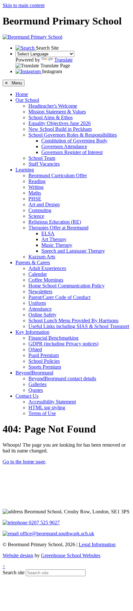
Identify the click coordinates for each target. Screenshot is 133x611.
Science (36, 216)
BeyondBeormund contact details (62, 378)
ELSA (48, 233)
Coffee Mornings (45, 280)
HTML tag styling (46, 407)
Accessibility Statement (52, 401)
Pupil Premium (43, 355)
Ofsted (35, 349)
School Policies (44, 361)
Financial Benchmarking (53, 338)
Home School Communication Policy (66, 285)
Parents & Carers (32, 262)
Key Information (32, 332)
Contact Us (26, 396)
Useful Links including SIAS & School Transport (78, 326)
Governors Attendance (64, 146)
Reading (37, 181)
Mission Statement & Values (57, 111)
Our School (27, 100)
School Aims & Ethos (50, 117)
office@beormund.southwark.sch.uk (56, 533)
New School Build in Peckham (60, 129)
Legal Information (97, 544)
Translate (63, 60)
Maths (34, 193)
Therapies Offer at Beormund (58, 227)
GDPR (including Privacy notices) (63, 343)
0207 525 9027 (43, 522)
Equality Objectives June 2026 (59, 123)
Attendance (40, 309)
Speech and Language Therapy (73, 251)
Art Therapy (53, 239)
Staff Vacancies (44, 164)
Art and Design (44, 204)
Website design (18, 555)
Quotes (35, 390)
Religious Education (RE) (54, 222)
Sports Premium (44, 367)
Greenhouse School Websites (70, 555)
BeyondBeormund (34, 372)
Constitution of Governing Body (74, 140)
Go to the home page (24, 461)
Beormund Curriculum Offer (57, 175)
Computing (39, 210)
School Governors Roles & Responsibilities (72, 135)
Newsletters (40, 291)
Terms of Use (42, 413)
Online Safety (42, 314)
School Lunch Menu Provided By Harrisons (73, 320)
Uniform (37, 303)
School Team (41, 158)
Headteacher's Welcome (52, 106)
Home (21, 94)
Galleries (37, 384)
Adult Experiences (47, 268)
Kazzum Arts (41, 256)
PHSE (34, 198)
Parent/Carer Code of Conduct (59, 297)
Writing (36, 187)
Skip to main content (24, 5)
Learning (24, 169)
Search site (14, 572)
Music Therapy (56, 245)
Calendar (37, 274)
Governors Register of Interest (72, 152)
